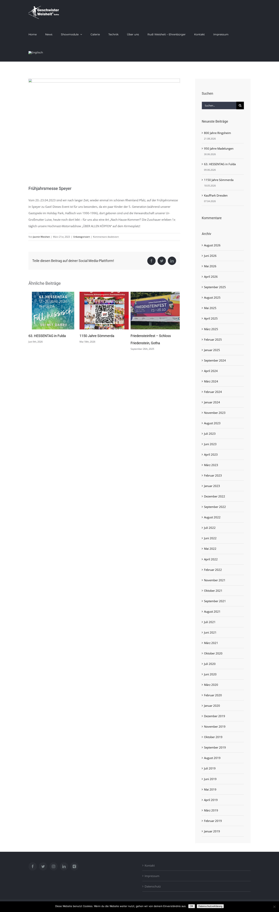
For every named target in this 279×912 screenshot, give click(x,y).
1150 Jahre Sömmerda (45, 336)
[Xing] (74, 866)
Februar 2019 (213, 821)
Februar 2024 (213, 392)
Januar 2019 (212, 831)
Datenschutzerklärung (210, 906)
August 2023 (212, 423)
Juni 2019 (210, 779)
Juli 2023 (210, 433)
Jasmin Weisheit (41, 236)
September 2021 (215, 601)
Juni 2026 (210, 256)
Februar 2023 (213, 475)
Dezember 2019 (214, 716)
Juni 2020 (210, 674)
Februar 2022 (213, 570)
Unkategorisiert (81, 236)
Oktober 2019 (213, 737)
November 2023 (214, 413)
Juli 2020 (210, 664)
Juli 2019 (210, 768)
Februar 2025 (213, 339)
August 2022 (212, 517)
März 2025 (211, 329)
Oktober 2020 (213, 653)
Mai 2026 (210, 266)
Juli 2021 (210, 622)
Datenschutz (153, 886)
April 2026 (211, 276)
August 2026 (212, 245)
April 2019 (211, 800)
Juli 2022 (210, 528)
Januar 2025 (212, 350)
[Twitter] (43, 866)
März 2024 (211, 381)
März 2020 (211, 685)
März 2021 (211, 643)
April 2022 (211, 559)
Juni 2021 (210, 632)
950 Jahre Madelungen (218, 148)
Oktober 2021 (213, 590)
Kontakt (150, 865)
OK (191, 906)
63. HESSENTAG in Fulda (220, 164)
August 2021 (212, 611)
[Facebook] (32, 866)
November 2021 (214, 580)
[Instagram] (53, 866)
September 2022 (215, 507)
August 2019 (212, 758)
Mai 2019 (210, 789)
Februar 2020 (213, 695)
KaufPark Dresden (216, 195)
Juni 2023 (210, 444)
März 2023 (211, 465)
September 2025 (215, 287)
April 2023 (211, 454)
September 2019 (215, 747)
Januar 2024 (212, 402)
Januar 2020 (212, 705)
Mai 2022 (210, 548)
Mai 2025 (210, 308)
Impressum (152, 876)
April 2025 (211, 318)
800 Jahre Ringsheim (146, 336)
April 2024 (211, 371)
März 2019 (211, 810)
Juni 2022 (210, 538)
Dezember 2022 (214, 496)
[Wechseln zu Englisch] (35, 52)
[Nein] (274, 907)
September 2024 (215, 360)
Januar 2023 (212, 486)
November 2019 (214, 726)
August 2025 (212, 297)
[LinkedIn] (64, 866)
